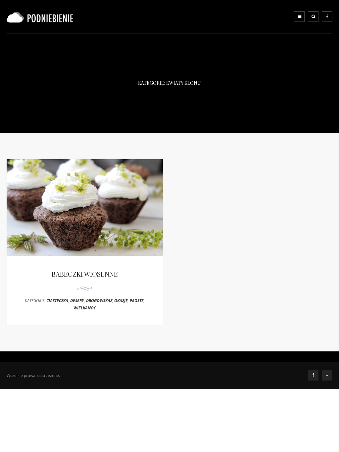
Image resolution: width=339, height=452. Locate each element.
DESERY (77, 300)
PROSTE (137, 300)
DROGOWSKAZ (99, 300)
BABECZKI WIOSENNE (85, 273)
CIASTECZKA (57, 300)
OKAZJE (121, 300)
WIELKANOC (84, 308)
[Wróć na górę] (327, 375)
